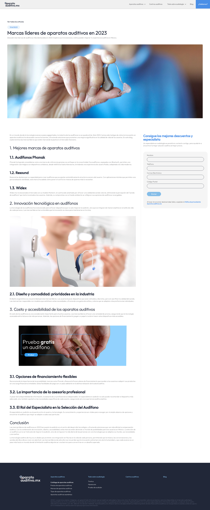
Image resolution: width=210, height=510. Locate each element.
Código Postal (152, 182)
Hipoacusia (92, 484)
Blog (191, 4)
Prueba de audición (95, 487)
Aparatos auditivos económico (61, 494)
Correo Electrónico (154, 173)
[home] (12, 4)
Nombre (150, 155)
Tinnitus (91, 481)
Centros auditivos (155, 4)
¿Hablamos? (203, 4)
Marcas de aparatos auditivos (61, 488)
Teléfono (150, 164)
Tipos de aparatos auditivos (61, 491)
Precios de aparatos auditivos (61, 485)
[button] (137, 4)
